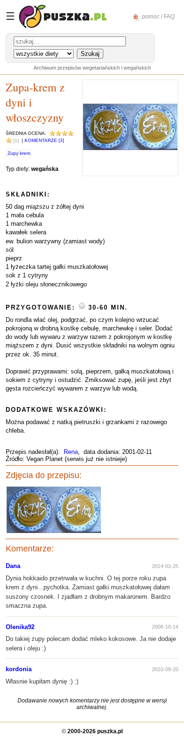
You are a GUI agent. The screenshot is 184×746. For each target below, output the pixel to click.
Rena (71, 451)
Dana (13, 565)
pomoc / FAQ (158, 16)
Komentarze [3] (44, 140)
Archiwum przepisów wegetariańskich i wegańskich (92, 68)
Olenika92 (20, 627)
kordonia (19, 669)
